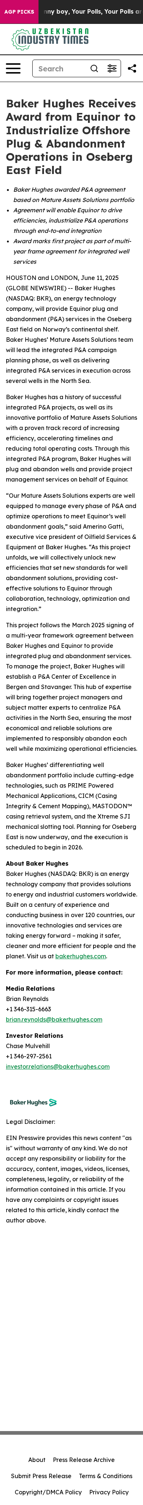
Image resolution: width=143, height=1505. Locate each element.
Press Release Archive (84, 1459)
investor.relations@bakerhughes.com (58, 1066)
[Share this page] (132, 68)
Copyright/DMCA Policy (48, 1492)
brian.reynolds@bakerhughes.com (54, 1019)
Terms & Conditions (105, 1476)
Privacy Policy (109, 1492)
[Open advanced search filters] (112, 68)
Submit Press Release (41, 1476)
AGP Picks (19, 11)
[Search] (94, 68)
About (36, 1459)
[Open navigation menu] (13, 68)
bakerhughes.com (80, 956)
